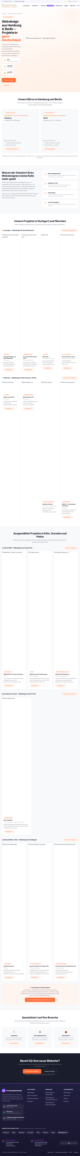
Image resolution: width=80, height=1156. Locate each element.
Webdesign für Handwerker (49, 1093)
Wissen (66, 5)
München (21, 1132)
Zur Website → (9, 369)
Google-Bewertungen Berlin (58, 115)
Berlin (13, 1132)
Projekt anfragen (9, 80)
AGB (70, 1152)
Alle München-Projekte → (69, 378)
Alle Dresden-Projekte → (69, 694)
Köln (38, 1132)
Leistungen (26, 5)
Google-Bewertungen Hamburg (20, 115)
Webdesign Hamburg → (12, 149)
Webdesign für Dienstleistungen (50, 1103)
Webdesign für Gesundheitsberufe (51, 1098)
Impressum (51, 1152)
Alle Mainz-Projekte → (70, 839)
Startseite (4, 13)
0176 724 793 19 (8, 1)
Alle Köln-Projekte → (70, 548)
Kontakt (66, 1101)
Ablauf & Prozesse (32, 1098)
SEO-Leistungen (32, 1095)
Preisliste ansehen (50, 1071)
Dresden (45, 1132)
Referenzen (59, 5)
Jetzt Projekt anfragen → (32, 1071)
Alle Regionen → (62, 1132)
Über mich (72, 5)
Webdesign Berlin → (50, 149)
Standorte (35, 5)
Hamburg (6, 1132)
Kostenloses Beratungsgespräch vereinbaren (40, 999)
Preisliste (47, 5)
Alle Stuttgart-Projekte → (69, 230)
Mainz (53, 1132)
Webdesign (30, 1092)
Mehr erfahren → (14, 1043)
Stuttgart (30, 1132)
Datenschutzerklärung (61, 1152)
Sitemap (75, 1152)
